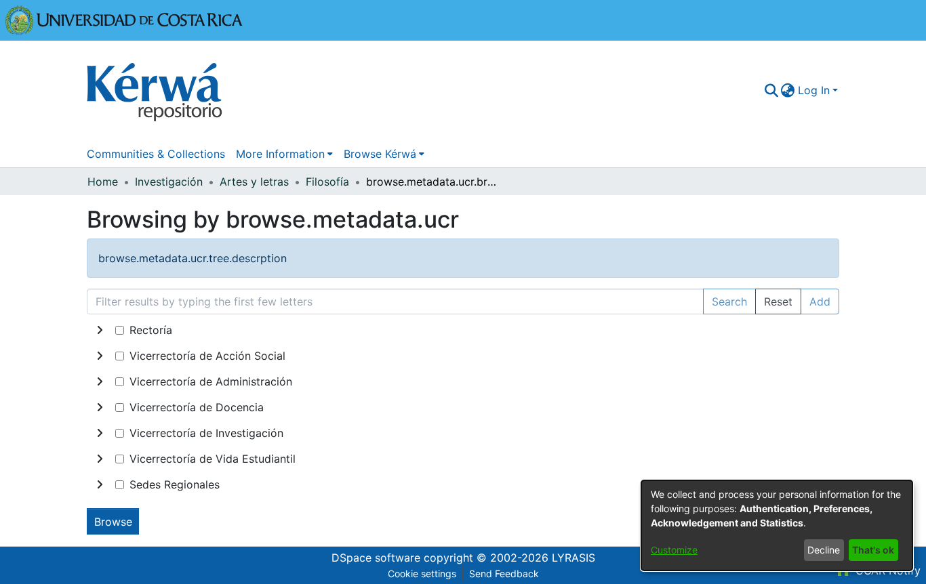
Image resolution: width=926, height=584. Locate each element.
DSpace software (375, 557)
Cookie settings (422, 573)
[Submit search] (771, 90)
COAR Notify (886, 570)
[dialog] (776, 525)
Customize (674, 550)
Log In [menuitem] (814, 90)
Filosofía (327, 181)
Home (102, 181)
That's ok (873, 550)
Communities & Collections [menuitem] (156, 154)
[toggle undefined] (100, 330)
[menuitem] (788, 90)
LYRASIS (573, 557)
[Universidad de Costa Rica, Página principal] (124, 19)
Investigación (169, 181)
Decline (823, 550)
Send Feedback (504, 573)
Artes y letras (254, 181)
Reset (778, 301)
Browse (113, 521)
